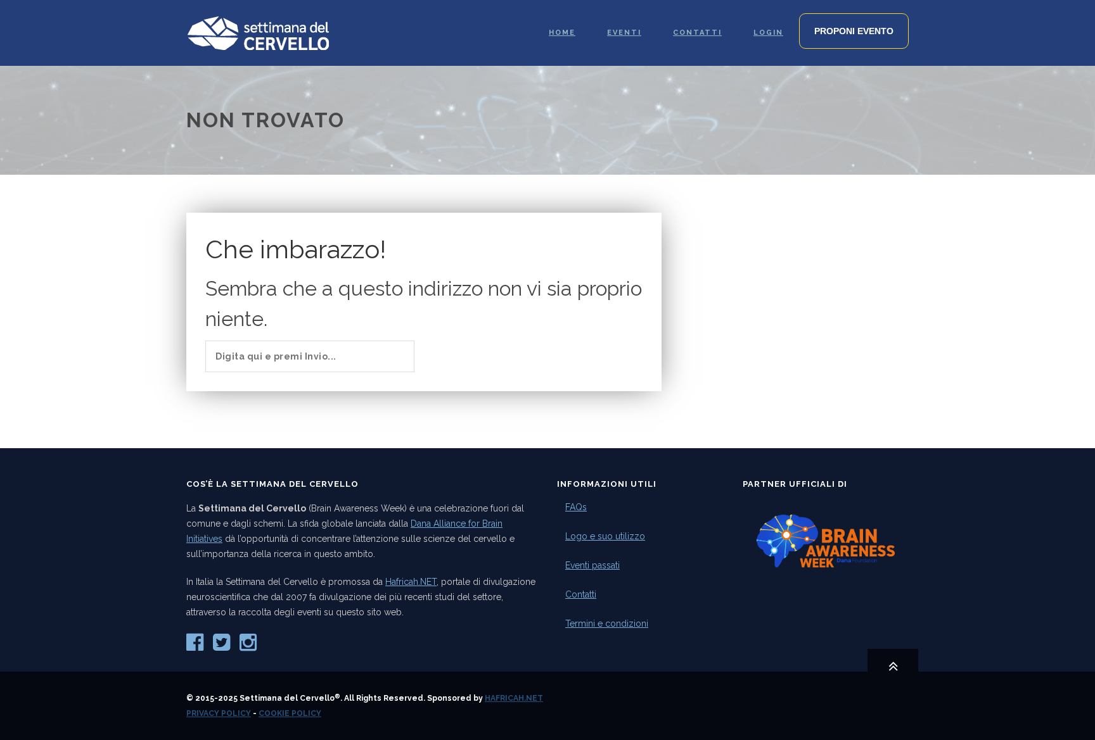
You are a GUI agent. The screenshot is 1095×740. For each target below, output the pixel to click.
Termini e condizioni (606, 623)
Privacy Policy (218, 713)
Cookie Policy (290, 713)
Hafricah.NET (411, 582)
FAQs (576, 507)
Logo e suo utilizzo (605, 536)
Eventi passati (592, 565)
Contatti (580, 594)
